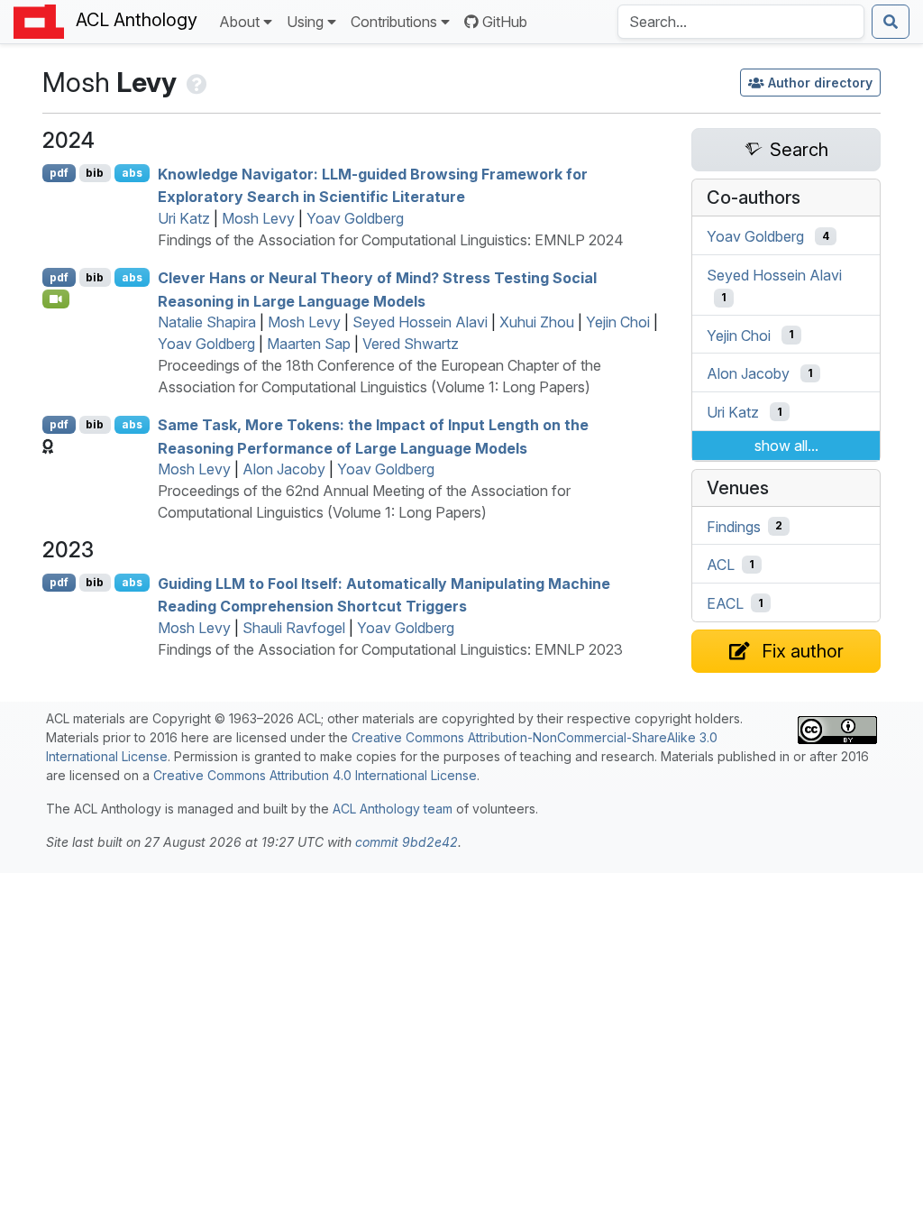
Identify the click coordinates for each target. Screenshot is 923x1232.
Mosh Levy (258, 218)
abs (132, 172)
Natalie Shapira (207, 322)
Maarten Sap (309, 344)
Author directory (820, 82)
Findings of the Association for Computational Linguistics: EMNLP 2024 (391, 240)
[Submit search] (890, 22)
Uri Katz (184, 218)
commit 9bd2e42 (406, 842)
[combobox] (740, 22)
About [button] (239, 22)
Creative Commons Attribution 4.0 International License (315, 775)
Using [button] (305, 22)
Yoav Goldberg (355, 218)
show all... (786, 446)
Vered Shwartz (410, 344)
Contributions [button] (394, 22)
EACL (725, 603)
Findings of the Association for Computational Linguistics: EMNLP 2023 (390, 649)
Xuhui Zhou (536, 322)
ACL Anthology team (392, 808)
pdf (59, 172)
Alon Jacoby (283, 469)
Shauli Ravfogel (293, 628)
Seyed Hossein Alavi (420, 322)
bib (95, 172)
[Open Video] (55, 299)
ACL (721, 565)
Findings (734, 526)
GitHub (504, 22)
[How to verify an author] (195, 82)
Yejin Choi (618, 322)
